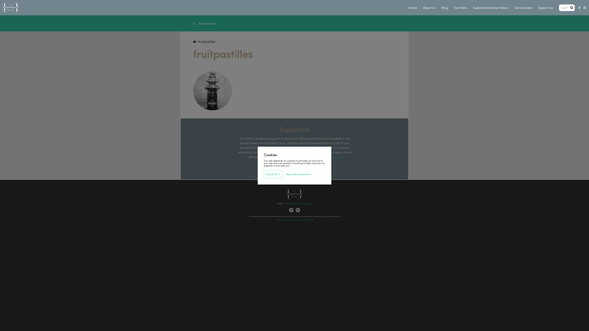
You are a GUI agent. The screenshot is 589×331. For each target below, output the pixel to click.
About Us (429, 7)
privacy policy (297, 165)
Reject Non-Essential (297, 174)
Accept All (271, 174)
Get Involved (523, 7)
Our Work (460, 7)
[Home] (10, 8)
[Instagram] (584, 7)
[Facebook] (579, 7)
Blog (444, 7)
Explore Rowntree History (490, 7)
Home (412, 7)
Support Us (545, 7)
